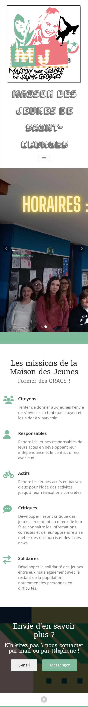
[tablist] (44, 327)
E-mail (24, 665)
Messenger (60, 665)
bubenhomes (22, 255)
